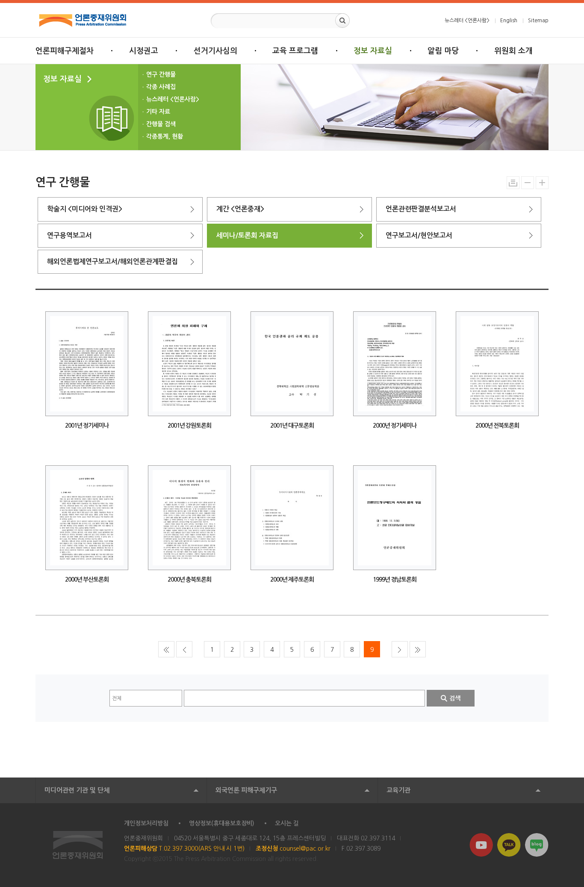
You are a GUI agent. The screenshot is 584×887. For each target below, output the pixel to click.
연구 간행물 (161, 74)
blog (537, 845)
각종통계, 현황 (164, 136)
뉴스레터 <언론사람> (467, 20)
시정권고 (143, 51)
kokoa (509, 845)
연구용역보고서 (69, 235)
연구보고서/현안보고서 (419, 235)
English (508, 20)
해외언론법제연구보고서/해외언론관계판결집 (112, 261)
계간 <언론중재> (240, 209)
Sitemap (538, 20)
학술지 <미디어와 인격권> (84, 209)
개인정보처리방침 (146, 823)
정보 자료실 (373, 51)
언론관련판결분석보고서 (421, 209)
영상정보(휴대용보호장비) (221, 823)
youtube (481, 845)
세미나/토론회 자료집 (247, 235)
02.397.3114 (378, 838)
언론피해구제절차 (64, 51)
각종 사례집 (161, 87)
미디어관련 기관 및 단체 (76, 790)
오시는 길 (287, 823)
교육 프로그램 (295, 51)
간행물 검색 (161, 124)
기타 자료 (158, 112)
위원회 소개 (513, 51)
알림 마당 (443, 51)
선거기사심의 (215, 51)
